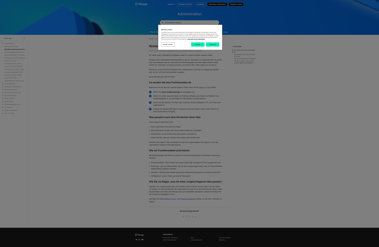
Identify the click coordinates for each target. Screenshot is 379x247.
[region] (190, 37)
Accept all (213, 44)
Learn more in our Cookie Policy (196, 39)
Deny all (197, 44)
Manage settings (168, 44)
